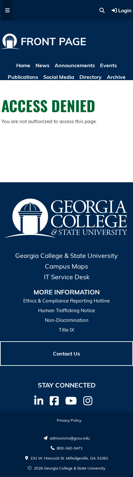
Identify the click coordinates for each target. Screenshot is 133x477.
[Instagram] (87, 400)
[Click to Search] (102, 10)
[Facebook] (54, 400)
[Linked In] (38, 400)
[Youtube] (71, 400)
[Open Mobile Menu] (7, 10)
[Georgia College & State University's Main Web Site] (66, 237)
